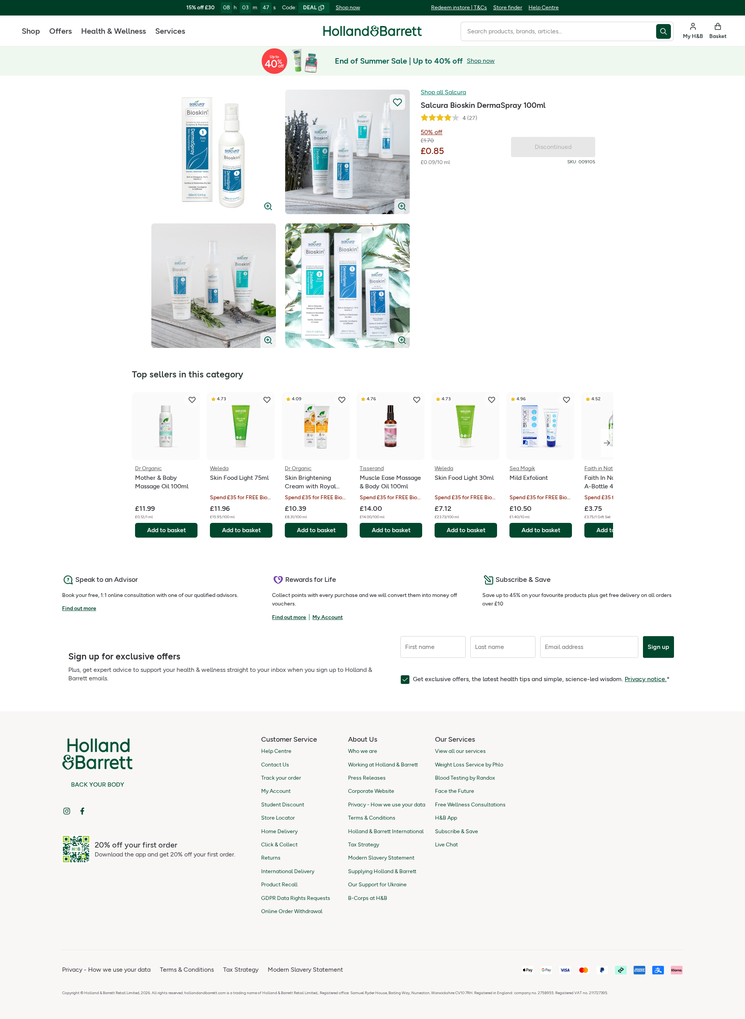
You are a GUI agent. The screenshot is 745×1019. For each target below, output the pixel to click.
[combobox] (558, 31)
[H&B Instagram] (66, 811)
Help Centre (543, 7)
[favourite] (192, 400)
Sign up (658, 646)
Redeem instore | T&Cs (459, 7)
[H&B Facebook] (82, 811)
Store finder (507, 7)
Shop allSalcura (443, 92)
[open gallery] (213, 152)
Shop (31, 31)
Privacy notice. (646, 679)
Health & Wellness (113, 31)
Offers (60, 31)
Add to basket (166, 530)
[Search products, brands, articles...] (665, 31)
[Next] (607, 443)
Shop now (348, 7)
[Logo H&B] (372, 34)
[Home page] (372, 31)
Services (170, 31)
